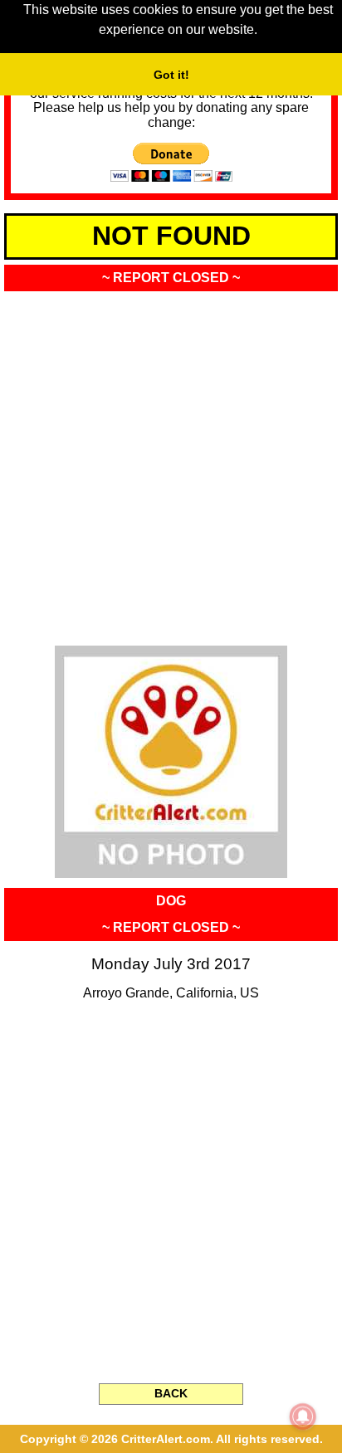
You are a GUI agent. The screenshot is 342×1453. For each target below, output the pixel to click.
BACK (171, 1393)
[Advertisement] (171, 463)
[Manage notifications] (303, 1416)
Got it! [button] (171, 74)
